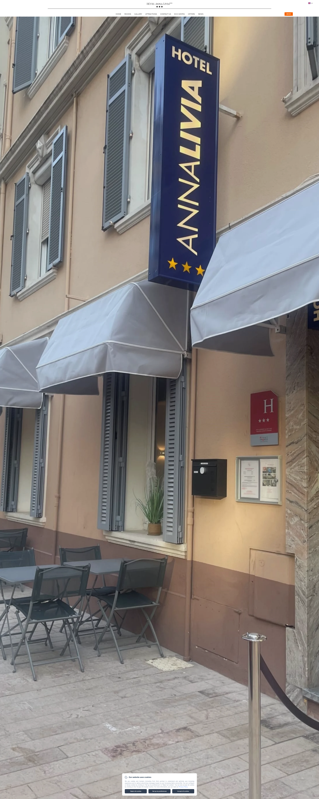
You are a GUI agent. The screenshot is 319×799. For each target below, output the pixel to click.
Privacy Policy (183, 787)
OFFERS (191, 14)
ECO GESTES (179, 14)
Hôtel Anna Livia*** (159, 4)
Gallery (138, 14)
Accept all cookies (183, 791)
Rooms (127, 14)
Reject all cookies (135, 791)
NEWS (200, 14)
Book (289, 14)
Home (118, 14)
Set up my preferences (159, 791)
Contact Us (165, 14)
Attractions (151, 14)
